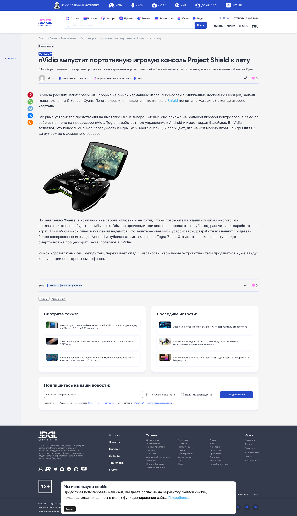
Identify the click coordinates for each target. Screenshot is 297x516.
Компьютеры (184, 446)
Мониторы (215, 446)
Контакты (243, 26)
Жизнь (185, 18)
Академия (250, 440)
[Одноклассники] (31, 122)
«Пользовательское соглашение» (101, 403)
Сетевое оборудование (158, 457)
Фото (162, 5)
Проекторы (215, 453)
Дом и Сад (209, 5)
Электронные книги (156, 467)
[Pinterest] (30, 95)
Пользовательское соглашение (52, 507)
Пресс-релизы (255, 27)
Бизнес (248, 444)
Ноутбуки (150, 450)
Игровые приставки (71, 285)
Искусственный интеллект (80, 5)
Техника (146, 18)
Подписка (218, 26)
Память (181, 450)
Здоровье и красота (250, 452)
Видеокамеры (153, 443)
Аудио (213, 440)
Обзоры (111, 18)
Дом (212, 443)
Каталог (75, 18)
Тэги (256, 494)
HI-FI (183, 5)
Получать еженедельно (198, 394)
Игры (119, 5)
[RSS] (220, 18)
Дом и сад (250, 448)
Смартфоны (215, 457)
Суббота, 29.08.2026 (245, 18)
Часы (139, 5)
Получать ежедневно (163, 394)
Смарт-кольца (185, 457)
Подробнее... (179, 497)
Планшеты (151, 453)
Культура (249, 456)
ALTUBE (237, 5)
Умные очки (216, 460)
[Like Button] (253, 78)
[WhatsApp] (30, 102)
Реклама (231, 26)
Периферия (215, 450)
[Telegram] (224, 18)
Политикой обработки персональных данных (154, 403)
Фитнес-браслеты (155, 464)
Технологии (166, 18)
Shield (173, 100)
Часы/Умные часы (219, 464)
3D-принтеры (152, 440)
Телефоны (151, 460)
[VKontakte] (228, 18)
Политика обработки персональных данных (57, 511)
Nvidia (53, 285)
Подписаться (237, 394)
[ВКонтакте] (30, 115)
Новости (92, 18)
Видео (201, 18)
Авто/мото (183, 440)
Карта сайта (242, 494)
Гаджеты (182, 443)
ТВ (179, 460)
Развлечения (46, 46)
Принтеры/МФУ (186, 453)
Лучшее (128, 18)
